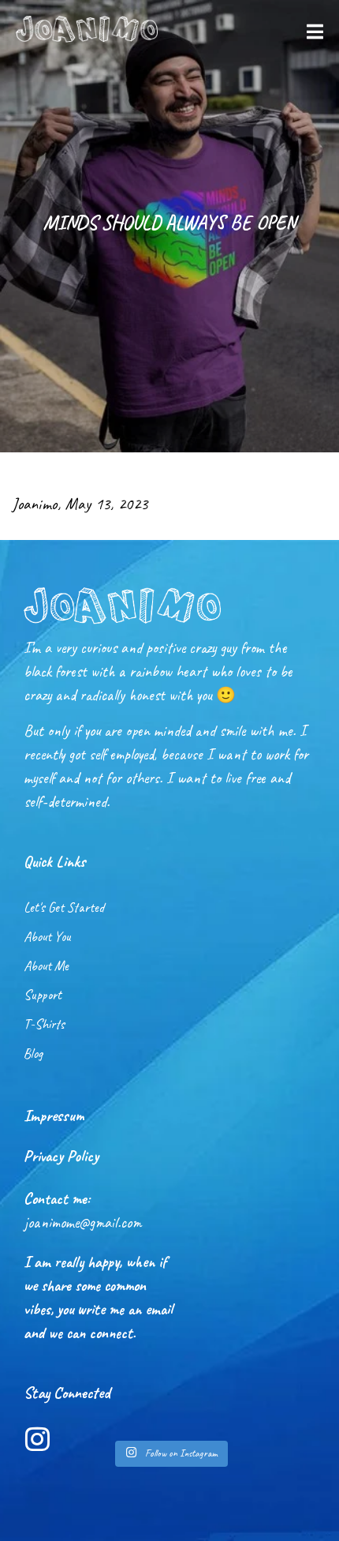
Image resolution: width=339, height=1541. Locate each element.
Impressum (54, 1115)
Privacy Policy (61, 1155)
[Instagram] (37, 1439)
